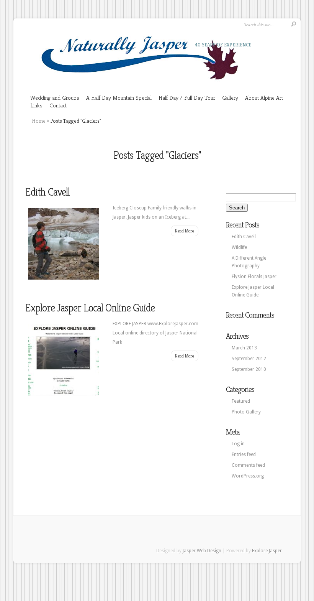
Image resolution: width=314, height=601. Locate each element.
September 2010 (249, 369)
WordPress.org (248, 476)
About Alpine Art (264, 97)
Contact (58, 105)
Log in (238, 443)
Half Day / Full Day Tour (187, 97)
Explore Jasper (267, 550)
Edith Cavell (47, 192)
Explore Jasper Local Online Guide (90, 307)
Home (39, 120)
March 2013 (244, 348)
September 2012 (249, 358)
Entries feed (244, 454)
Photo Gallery (246, 412)
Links (36, 105)
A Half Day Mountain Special (119, 97)
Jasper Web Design (202, 550)
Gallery (230, 97)
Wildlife (239, 247)
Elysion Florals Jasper (254, 276)
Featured (241, 401)
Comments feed (248, 465)
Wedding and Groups (54, 97)
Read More (184, 231)
